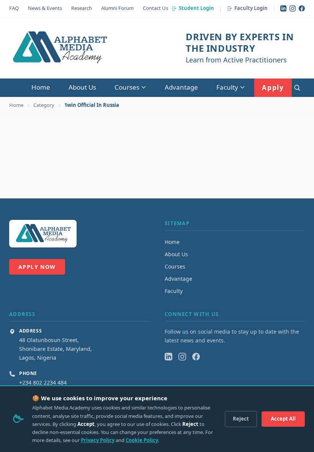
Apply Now (37, 266)
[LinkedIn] (283, 8)
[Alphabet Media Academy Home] (59, 47)
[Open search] (297, 87)
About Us (82, 87)
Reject (241, 418)
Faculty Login (251, 8)
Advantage (181, 87)
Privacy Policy (97, 440)
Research (81, 8)
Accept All (283, 418)
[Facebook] (302, 8)
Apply (273, 87)
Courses (126, 87)
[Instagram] (292, 8)
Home (40, 87)
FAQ (14, 8)
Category (43, 105)
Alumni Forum (117, 8)
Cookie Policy (142, 440)
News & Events (45, 8)
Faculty (227, 87)
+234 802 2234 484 (43, 382)
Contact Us (155, 8)
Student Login (196, 8)
